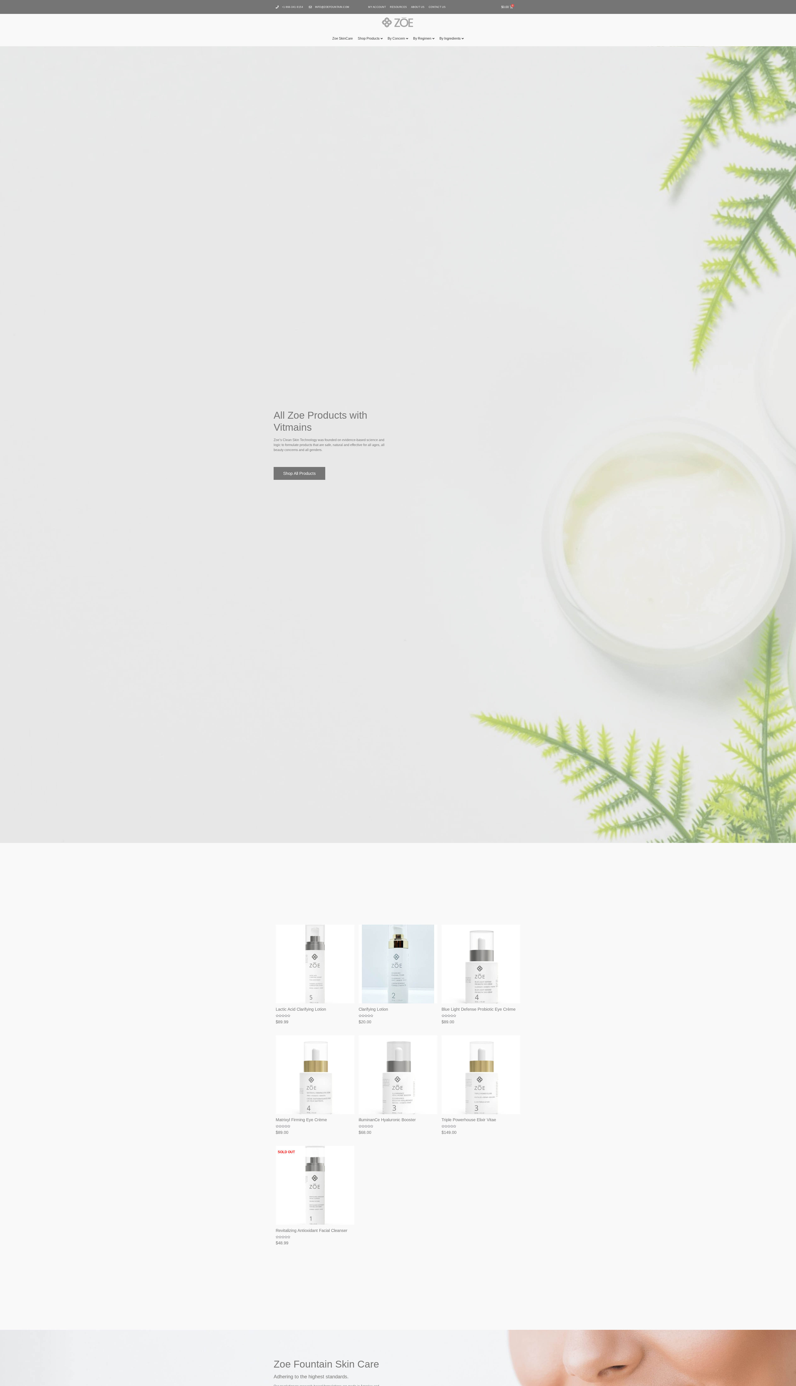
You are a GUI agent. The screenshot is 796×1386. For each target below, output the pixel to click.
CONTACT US (437, 7)
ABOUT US (418, 7)
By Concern (396, 38)
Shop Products (369, 38)
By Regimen (422, 38)
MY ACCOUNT (377, 7)
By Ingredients (450, 38)
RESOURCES (398, 7)
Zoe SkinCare (342, 38)
